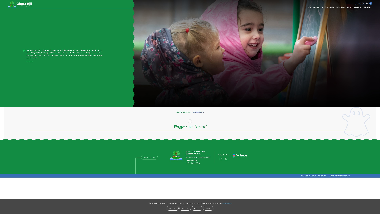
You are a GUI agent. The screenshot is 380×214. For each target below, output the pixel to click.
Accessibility (321, 176)
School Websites (335, 176)
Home (188, 112)
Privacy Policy (305, 176)
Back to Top (149, 157)
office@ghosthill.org (193, 163)
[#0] (221, 159)
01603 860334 (192, 161)
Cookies (313, 176)
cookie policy (227, 203)
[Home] (20, 4)
